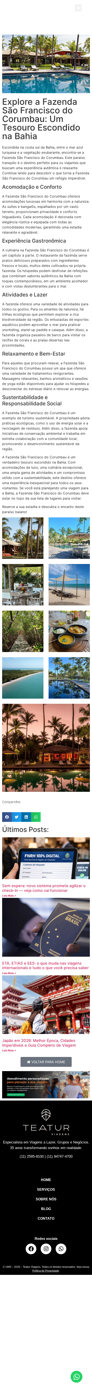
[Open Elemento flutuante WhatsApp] (76, 1377)
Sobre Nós (46, 1199)
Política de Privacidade (45, 1270)
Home (46, 1180)
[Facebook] (31, 1249)
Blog (46, 1209)
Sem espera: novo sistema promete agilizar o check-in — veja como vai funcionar (44, 888)
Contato (46, 1218)
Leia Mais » (9, 895)
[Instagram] (46, 1249)
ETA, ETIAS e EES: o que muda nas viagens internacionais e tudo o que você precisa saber (45, 965)
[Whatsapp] (61, 1249)
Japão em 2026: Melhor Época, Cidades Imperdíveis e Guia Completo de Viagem (39, 1042)
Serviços (46, 1189)
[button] (78, 7)
